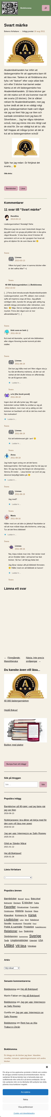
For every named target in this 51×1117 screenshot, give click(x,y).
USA (40, 940)
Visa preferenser (25, 1107)
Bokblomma (25, 8)
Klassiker (9, 915)
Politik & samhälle (13, 927)
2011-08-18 (16, 333)
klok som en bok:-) (19, 330)
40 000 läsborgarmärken (16, 701)
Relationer (10, 931)
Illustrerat (28, 911)
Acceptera (25, 1092)
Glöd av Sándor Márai (15, 843)
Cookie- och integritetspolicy (24, 1113)
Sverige (35, 936)
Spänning (28, 931)
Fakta (36, 903)
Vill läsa (21, 946)
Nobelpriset (34, 920)
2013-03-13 (16, 219)
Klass (36, 911)
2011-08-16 (16, 518)
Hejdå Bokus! (11, 710)
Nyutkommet (17, 924)
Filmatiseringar (23, 907)
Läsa (23, 188)
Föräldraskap (9, 911)
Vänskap (32, 946)
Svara (6, 253)
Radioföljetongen (40, 927)
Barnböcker (11, 188)
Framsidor (34, 907)
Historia (19, 911)
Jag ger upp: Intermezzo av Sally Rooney (25, 833)
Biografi (21, 899)
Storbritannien (11, 936)
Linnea (18, 257)
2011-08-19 (20, 364)
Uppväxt (33, 940)
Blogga (27, 899)
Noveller (7, 923)
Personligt (27, 923)
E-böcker (27, 902)
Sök (43, 784)
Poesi (34, 923)
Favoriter (10, 907)
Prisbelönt (29, 927)
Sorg (20, 931)
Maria (13, 515)
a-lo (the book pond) (20, 394)
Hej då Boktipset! (12, 853)
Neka (25, 1099)
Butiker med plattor (13, 745)
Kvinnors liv (21, 915)
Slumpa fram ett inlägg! (16, 764)
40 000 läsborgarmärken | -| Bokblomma (23, 285)
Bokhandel (8, 903)
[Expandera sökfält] (46, 8)
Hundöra (15, 216)
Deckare (17, 903)
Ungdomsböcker (19, 940)
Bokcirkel (35, 898)
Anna (13, 455)
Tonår (6, 940)
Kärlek (32, 915)
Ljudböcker (11, 919)
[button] (47, 1067)
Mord (27, 920)
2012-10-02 (10, 288)
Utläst (9, 945)
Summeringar (23, 936)
